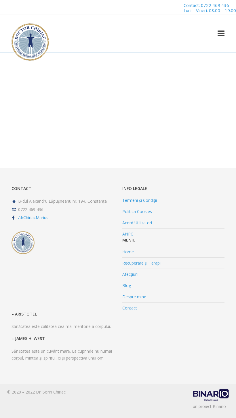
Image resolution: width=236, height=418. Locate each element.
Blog (126, 285)
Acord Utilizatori (137, 222)
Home (128, 251)
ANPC (127, 234)
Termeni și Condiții (139, 200)
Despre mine (134, 296)
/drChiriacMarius (33, 217)
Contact (129, 308)
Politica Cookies (137, 211)
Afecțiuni (130, 274)
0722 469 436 (215, 5)
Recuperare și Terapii (141, 263)
